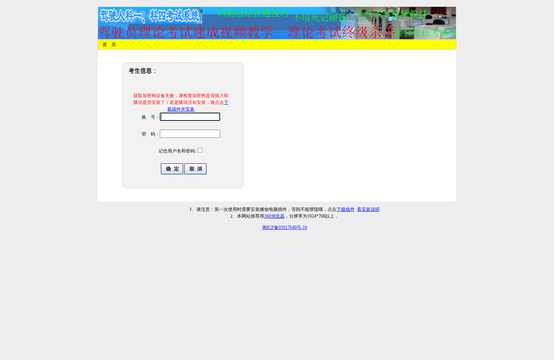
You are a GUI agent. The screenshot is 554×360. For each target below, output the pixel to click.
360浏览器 (274, 216)
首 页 (109, 44)
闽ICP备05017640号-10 (284, 227)
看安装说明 (368, 209)
